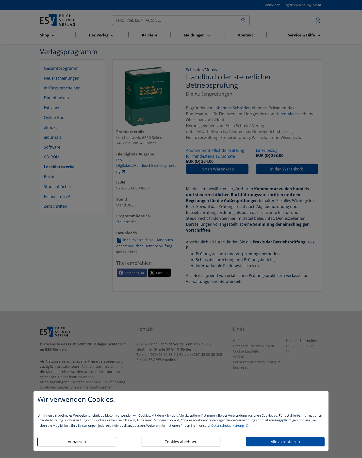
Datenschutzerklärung (228, 425)
